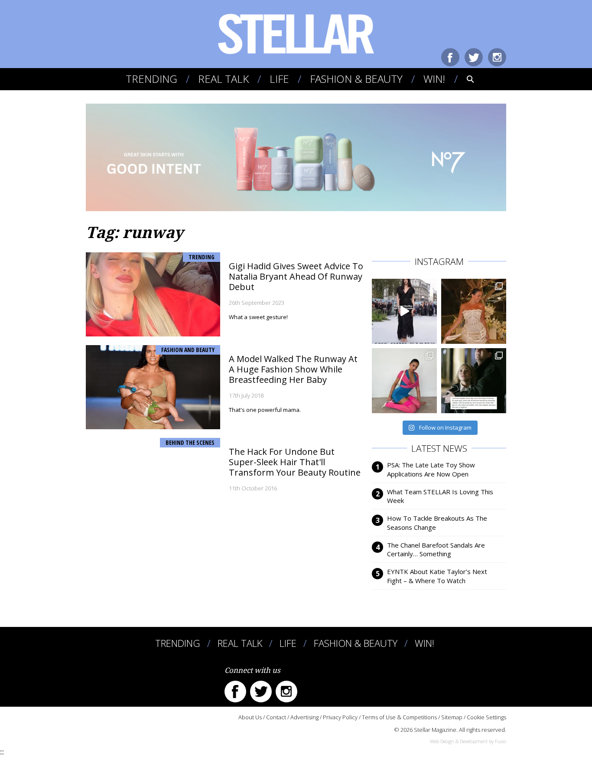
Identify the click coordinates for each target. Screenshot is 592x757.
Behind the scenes (190, 442)
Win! (434, 79)
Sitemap (451, 717)
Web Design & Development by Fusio (468, 741)
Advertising (304, 717)
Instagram (497, 57)
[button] (464, 79)
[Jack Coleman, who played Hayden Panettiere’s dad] (473, 380)
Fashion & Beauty (356, 79)
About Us (250, 717)
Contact (276, 717)
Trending (151, 79)
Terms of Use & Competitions (399, 717)
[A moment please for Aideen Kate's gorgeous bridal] (473, 311)
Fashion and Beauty (188, 350)
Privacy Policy (340, 717)
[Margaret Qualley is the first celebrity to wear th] (404, 311)
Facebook (450, 57)
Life (279, 79)
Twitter (474, 57)
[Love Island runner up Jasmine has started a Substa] (404, 380)
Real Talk (223, 79)
